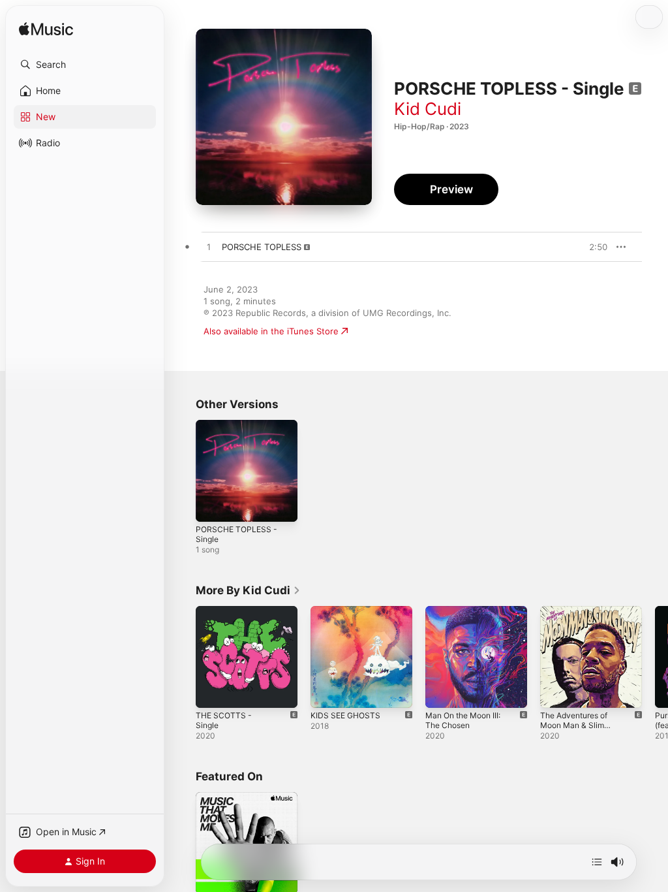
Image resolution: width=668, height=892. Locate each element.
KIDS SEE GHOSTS (345, 715)
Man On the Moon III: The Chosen (462, 720)
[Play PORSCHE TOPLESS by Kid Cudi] (209, 247)
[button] (84, 65)
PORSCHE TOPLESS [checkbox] (261, 247)
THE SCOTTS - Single (224, 720)
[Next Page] (655, 657)
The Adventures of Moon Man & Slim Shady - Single (573, 725)
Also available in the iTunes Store (271, 331)
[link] (248, 590)
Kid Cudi (427, 109)
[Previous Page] (183, 657)
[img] (46, 29)
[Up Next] (597, 862)
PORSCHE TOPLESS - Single (236, 534)
